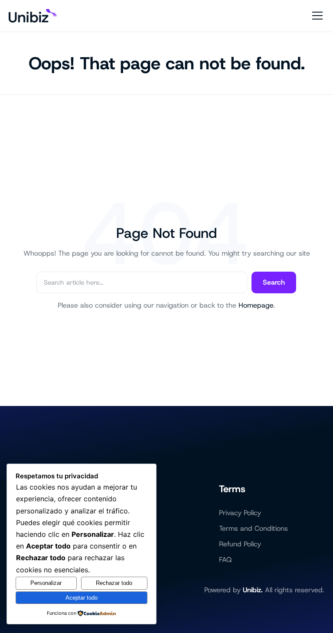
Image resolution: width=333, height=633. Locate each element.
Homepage (256, 305)
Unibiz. (253, 589)
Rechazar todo (114, 583)
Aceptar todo (81, 597)
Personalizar (46, 583)
